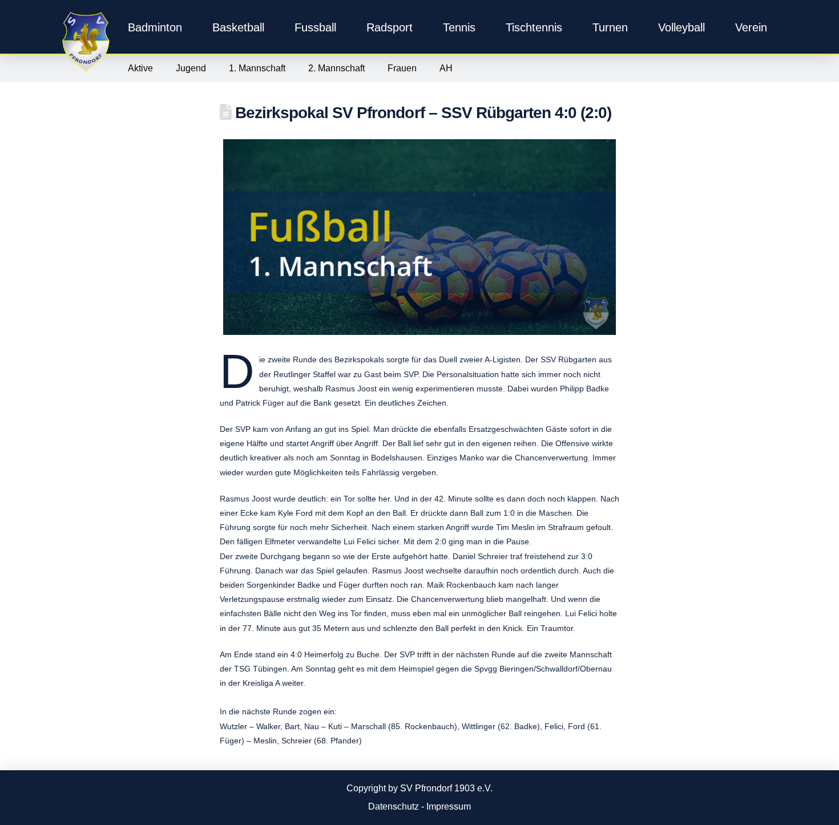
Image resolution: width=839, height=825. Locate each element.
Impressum (448, 806)
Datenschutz (393, 806)
